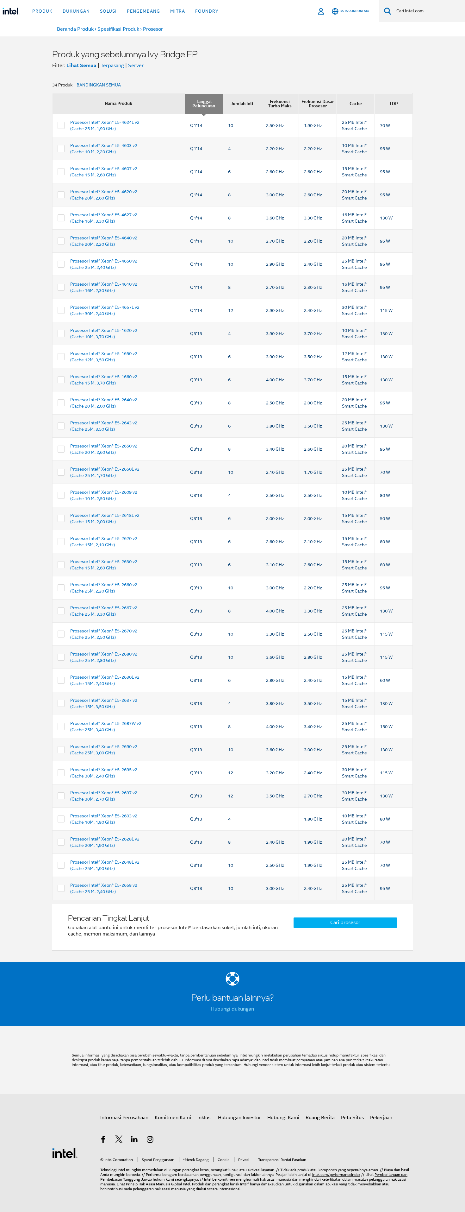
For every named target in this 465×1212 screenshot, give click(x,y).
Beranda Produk (75, 29)
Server (136, 65)
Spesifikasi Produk (118, 29)
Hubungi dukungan (232, 1009)
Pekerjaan (381, 1117)
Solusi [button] (108, 11)
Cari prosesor (345, 922)
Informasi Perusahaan (124, 1117)
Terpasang (112, 65)
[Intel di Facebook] (103, 1140)
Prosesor (153, 29)
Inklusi (204, 1117)
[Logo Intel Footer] (65, 1153)
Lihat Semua (81, 65)
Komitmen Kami (173, 1117)
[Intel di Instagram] (150, 1140)
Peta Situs (352, 1117)
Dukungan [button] (76, 11)
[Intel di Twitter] (119, 1140)
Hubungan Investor (239, 1117)
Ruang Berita (320, 1117)
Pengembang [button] (143, 11)
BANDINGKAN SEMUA (99, 85)
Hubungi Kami (283, 1117)
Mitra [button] (177, 11)
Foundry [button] (207, 11)
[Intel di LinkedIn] (134, 1140)
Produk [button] (42, 11)
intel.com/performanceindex (336, 1174)
